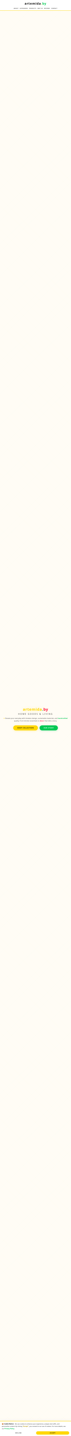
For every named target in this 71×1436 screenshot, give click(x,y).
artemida (35, 3)
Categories (24, 8)
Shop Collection (25, 728)
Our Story (49, 728)
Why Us (40, 8)
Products (32, 8)
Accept (53, 1433)
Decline (18, 1433)
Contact (54, 8)
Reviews (47, 8)
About (16, 8)
